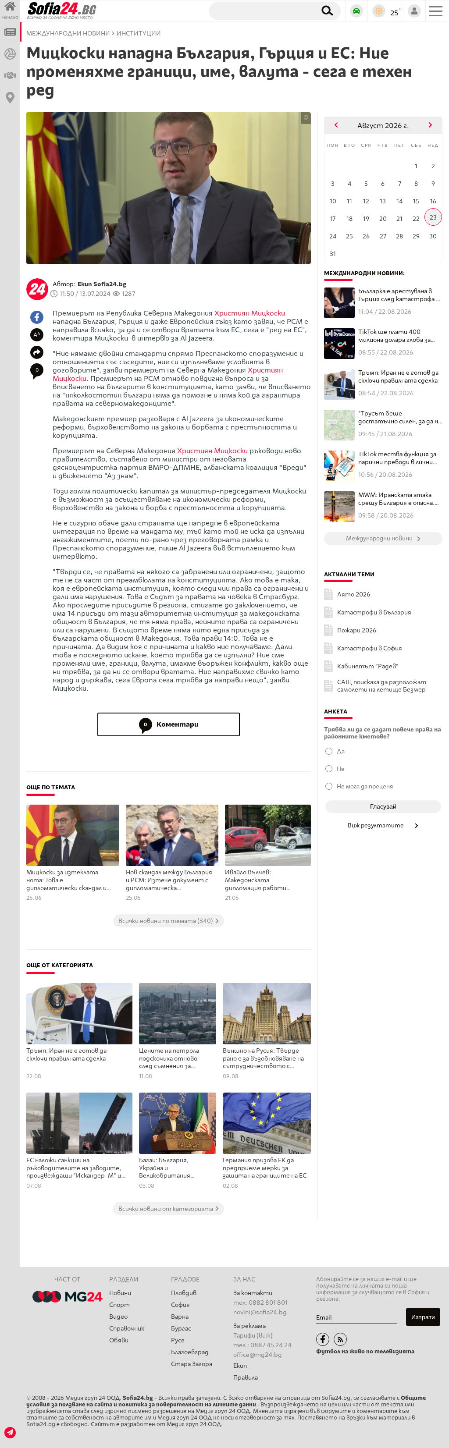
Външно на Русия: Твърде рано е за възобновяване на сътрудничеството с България (263, 1059)
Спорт (119, 1305)
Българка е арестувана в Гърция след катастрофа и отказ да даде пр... (398, 295)
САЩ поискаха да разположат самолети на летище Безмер (381, 685)
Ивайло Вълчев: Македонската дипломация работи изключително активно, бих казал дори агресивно (262, 880)
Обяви (118, 1340)
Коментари (171, 724)
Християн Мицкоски (249, 313)
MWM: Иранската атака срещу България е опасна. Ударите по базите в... (396, 499)
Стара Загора (191, 1364)
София (180, 1305)
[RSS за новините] (340, 1339)
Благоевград (190, 1352)
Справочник (126, 1328)
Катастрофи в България (374, 612)
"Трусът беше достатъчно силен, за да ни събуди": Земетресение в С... (400, 417)
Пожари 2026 (356, 630)
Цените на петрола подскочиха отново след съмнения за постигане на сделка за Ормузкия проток (173, 1059)
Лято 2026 (353, 594)
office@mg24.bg (257, 1355)
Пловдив (183, 1293)
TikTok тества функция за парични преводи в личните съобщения (400, 458)
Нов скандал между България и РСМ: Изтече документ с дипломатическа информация (169, 880)
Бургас (181, 1328)
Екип (240, 1366)
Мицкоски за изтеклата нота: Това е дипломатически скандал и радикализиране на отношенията (66, 880)
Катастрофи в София (369, 648)
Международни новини (68, 33)
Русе (178, 1340)
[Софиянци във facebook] (322, 1339)
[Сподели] (36, 352)
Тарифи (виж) (253, 1335)
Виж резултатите (376, 825)
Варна (180, 1316)
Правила (245, 1377)
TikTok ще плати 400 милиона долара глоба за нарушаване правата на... (396, 336)
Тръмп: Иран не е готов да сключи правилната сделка (66, 1054)
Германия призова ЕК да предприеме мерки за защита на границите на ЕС (264, 1168)
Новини (120, 1293)
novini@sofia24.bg (260, 1312)
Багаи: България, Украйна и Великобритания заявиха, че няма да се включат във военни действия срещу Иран (173, 1168)
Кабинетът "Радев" (368, 666)
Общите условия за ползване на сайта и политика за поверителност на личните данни (226, 1401)
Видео (118, 1316)
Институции (139, 33)
